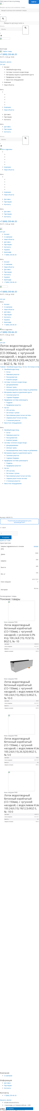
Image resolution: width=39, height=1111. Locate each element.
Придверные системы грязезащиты (16, 400)
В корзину (5, 537)
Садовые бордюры (12, 397)
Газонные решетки (12, 395)
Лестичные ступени (12, 413)
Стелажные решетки (13, 420)
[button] (5, 62)
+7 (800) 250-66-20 (8, 54)
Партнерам (8, 117)
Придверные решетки (13, 405)
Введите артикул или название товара (12, 7)
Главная (2, 367)
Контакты (7, 120)
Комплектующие (11, 379)
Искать (2, 26)
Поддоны (9, 402)
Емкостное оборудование (15, 80)
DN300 (36, 546)
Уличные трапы (11, 387)
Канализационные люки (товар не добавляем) (21, 390)
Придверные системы (13, 77)
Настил (6, 408)
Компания (7, 82)
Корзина (7, 250)
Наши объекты (9, 85)
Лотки (25, 367)
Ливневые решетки (12, 374)
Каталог (7, 67)
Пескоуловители (11, 377)
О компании (8, 237)
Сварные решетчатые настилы (16, 418)
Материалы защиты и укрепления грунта (20, 75)
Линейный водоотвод (13, 69)
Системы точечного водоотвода (17, 72)
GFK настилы (10, 410)
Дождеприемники (12, 385)
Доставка (7, 114)
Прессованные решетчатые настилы (18, 415)
